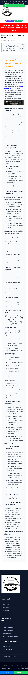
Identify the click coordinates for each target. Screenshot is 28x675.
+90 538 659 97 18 (7, 646)
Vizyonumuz (6, 610)
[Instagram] (18, 3)
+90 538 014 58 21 (7, 650)
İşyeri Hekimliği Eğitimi (8, 633)
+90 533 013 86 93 (7, 653)
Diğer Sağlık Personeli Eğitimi (10, 636)
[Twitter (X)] (16, 3)
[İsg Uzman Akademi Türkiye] (13, 11)
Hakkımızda (6, 604)
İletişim (5, 613)
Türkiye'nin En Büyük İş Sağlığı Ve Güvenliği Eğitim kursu (14, 1)
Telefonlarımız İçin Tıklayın (15, 6)
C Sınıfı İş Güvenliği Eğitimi (9, 630)
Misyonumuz (6, 607)
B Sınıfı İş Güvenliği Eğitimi (9, 627)
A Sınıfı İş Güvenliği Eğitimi (9, 624)
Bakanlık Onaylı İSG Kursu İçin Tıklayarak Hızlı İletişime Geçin (14, 27)
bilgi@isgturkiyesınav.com (9, 656)
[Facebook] (13, 3)
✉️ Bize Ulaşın (8, 3)
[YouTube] (23, 3)
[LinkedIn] (21, 3)
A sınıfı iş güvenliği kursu (9, 40)
